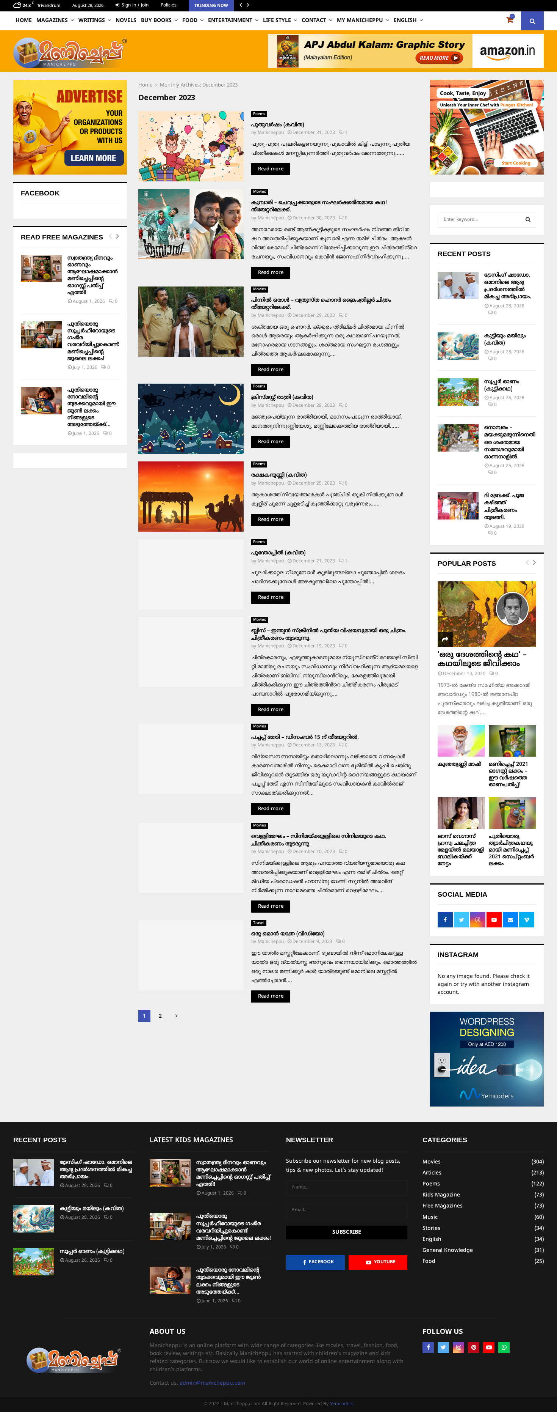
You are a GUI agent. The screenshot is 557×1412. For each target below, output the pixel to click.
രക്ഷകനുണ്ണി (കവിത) (279, 475)
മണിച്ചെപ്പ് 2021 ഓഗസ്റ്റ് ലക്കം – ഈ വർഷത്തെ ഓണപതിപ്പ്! (508, 774)
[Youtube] (488, 1347)
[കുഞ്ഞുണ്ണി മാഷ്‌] (461, 741)
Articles (431, 1173)
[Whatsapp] (504, 1347)
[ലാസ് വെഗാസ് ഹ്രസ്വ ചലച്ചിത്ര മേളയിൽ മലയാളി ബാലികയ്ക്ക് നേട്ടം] (461, 813)
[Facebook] (428, 1347)
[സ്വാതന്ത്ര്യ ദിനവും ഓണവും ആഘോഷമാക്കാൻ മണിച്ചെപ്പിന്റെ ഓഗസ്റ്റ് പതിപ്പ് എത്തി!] (41, 268)
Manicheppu (271, 133)
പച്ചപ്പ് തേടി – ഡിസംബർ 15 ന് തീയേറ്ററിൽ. (305, 737)
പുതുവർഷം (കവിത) (277, 125)
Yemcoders (342, 1404)
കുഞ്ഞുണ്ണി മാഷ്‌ (459, 764)
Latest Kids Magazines (191, 1140)
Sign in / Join (134, 5)
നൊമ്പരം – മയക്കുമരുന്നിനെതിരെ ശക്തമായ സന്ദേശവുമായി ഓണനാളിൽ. (509, 442)
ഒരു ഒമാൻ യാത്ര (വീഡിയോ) (288, 934)
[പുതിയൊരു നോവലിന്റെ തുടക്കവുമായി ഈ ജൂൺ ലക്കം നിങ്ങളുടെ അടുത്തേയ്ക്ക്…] (41, 400)
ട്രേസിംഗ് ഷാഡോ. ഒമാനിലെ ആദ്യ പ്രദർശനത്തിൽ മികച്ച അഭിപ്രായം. (96, 1169)
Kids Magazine (441, 1195)
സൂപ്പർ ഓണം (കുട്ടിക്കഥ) (92, 1251)
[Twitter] (443, 1347)
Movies (259, 191)
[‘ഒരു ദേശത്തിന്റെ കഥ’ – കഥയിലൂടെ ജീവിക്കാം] (487, 614)
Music (430, 1217)
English (405, 20)
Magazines (52, 20)
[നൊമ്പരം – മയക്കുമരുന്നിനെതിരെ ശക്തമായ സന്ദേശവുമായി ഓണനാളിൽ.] (458, 438)
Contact (314, 20)
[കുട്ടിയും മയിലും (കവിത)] (458, 346)
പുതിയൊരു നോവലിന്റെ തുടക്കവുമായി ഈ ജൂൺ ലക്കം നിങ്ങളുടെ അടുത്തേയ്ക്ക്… (91, 407)
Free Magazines (442, 1206)
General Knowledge (447, 1250)
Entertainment (230, 20)
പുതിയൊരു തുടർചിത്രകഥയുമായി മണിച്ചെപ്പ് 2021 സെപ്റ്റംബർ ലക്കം (511, 850)
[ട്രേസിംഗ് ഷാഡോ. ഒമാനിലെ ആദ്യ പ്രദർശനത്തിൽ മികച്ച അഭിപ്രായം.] (458, 285)
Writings (91, 20)
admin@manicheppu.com (212, 1383)
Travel (258, 923)
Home (24, 20)
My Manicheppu (360, 20)
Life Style (277, 20)
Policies (169, 5)
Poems (259, 114)
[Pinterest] (473, 1347)
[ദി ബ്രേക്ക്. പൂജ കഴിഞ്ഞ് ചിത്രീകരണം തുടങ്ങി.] (458, 505)
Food (189, 20)
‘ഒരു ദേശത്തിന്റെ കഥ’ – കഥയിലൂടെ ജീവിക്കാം (482, 659)
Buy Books (156, 20)
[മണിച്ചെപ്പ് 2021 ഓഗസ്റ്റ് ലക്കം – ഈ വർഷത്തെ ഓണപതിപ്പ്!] (512, 741)
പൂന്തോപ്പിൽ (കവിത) (278, 553)
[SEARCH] (528, 220)
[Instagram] (458, 1347)
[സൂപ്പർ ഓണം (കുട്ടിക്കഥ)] (458, 392)
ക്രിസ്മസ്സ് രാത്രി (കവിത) (282, 397)
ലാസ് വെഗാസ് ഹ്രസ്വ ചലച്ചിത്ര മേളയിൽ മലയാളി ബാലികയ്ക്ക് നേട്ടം (461, 850)
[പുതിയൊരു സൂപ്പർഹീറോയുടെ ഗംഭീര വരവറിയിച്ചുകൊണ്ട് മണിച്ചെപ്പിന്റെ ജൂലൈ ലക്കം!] (41, 334)
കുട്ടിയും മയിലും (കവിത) (92, 1209)
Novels (126, 20)
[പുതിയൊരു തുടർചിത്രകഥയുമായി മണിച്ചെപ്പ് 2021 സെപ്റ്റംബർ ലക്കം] (512, 813)
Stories (431, 1228)
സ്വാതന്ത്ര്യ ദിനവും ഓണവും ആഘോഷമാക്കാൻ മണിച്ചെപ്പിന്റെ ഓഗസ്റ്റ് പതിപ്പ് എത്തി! (92, 275)
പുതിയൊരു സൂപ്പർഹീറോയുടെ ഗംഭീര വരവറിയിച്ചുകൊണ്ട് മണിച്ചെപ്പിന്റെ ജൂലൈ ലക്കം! (93, 341)
